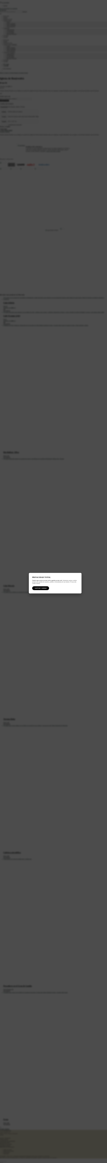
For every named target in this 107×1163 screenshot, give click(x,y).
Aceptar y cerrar (41, 588)
